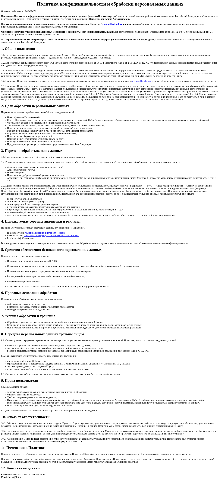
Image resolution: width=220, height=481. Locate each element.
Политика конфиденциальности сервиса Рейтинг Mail (51, 235)
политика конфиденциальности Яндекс (45, 233)
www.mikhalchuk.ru (112, 24)
